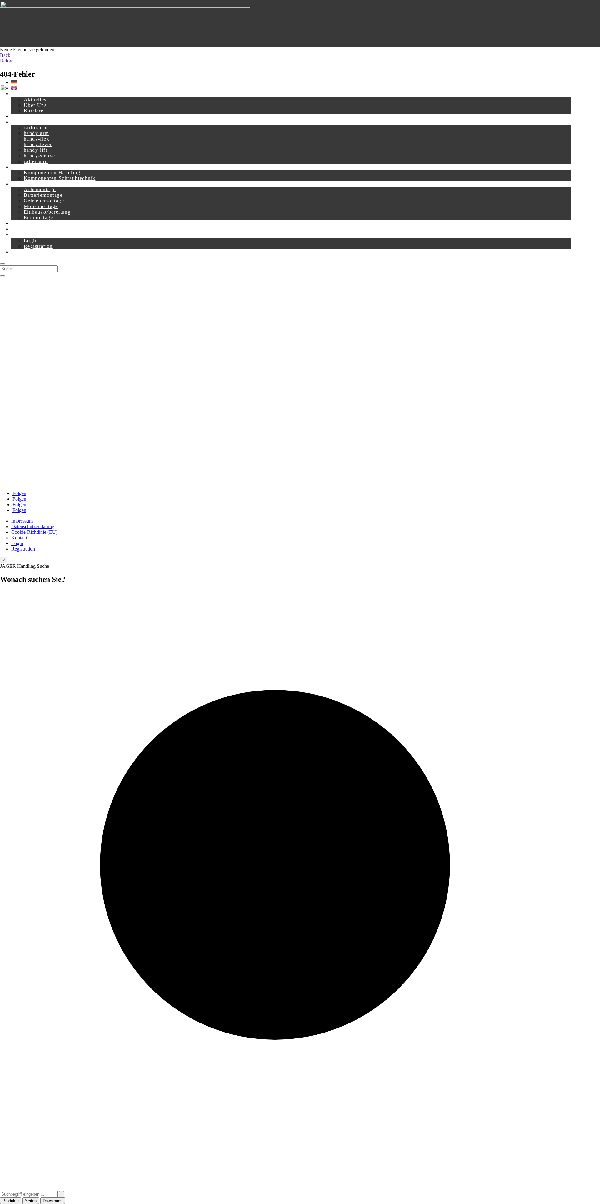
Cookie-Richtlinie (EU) (34, 532)
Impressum (22, 520)
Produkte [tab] (10, 1200)
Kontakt (19, 537)
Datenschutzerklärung (32, 526)
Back (5, 55)
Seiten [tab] (31, 1200)
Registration (23, 549)
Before (6, 60)
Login (17, 543)
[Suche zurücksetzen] (61, 1194)
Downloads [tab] (52, 1200)
